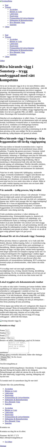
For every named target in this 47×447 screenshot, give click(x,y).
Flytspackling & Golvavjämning (22, 18)
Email (2, 335)
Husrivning (14, 16)
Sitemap (3, 446)
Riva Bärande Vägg (17, 22)
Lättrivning (14, 14)
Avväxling (14, 9)
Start (6, 5)
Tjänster (8, 7)
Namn (2, 330)
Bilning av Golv (16, 12)
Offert (7, 27)
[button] (23, 31)
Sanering (13, 25)
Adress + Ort (5, 338)
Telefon (3, 333)
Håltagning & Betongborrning (21, 20)
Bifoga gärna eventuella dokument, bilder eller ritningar (21, 355)
